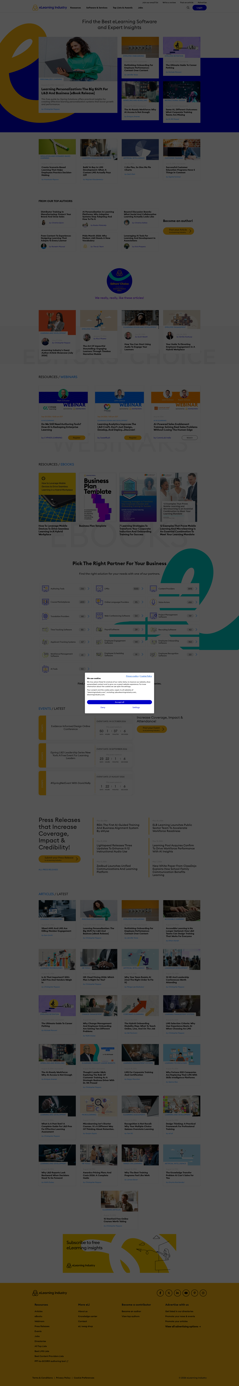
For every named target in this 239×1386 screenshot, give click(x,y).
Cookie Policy (146, 676)
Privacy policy (132, 676)
